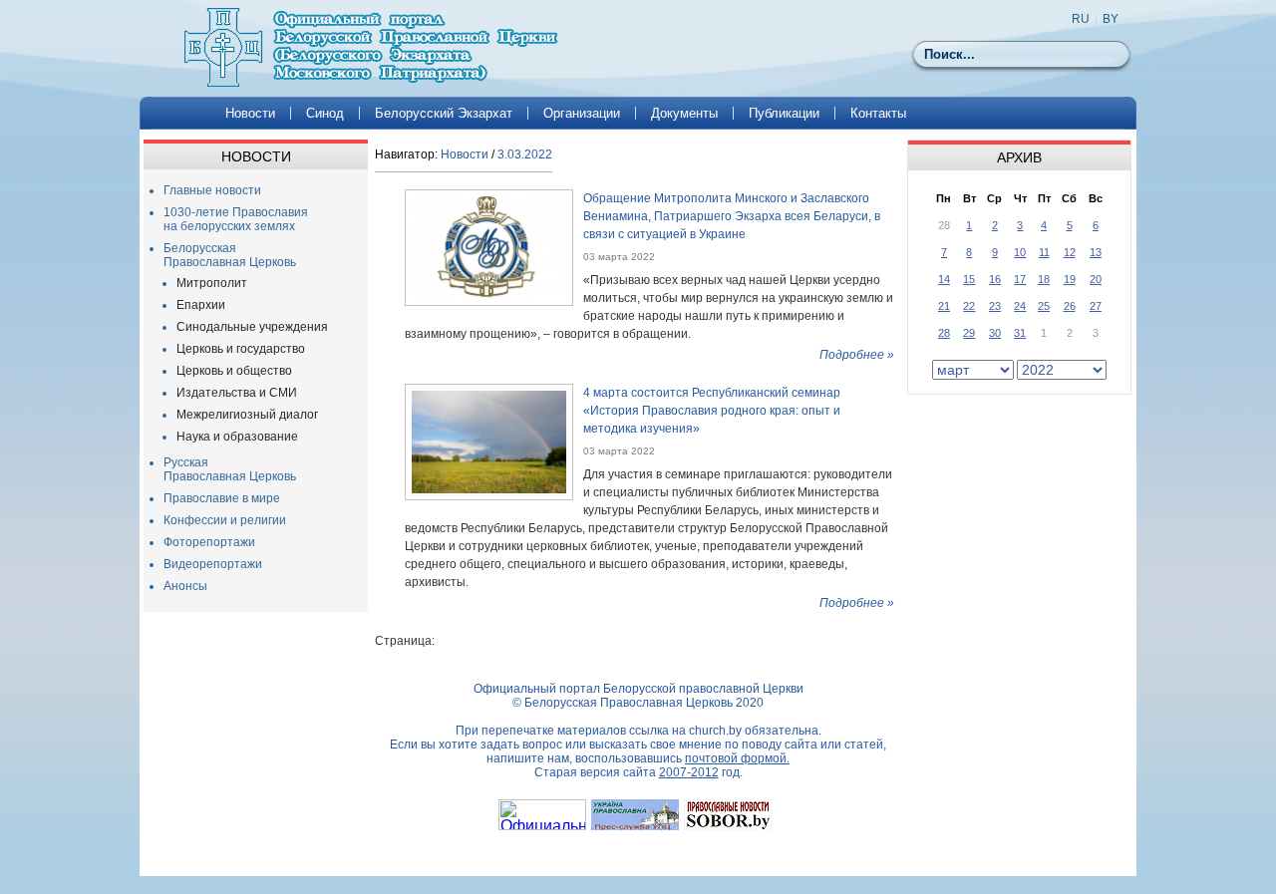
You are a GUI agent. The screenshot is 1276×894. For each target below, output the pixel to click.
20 (1096, 279)
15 (969, 279)
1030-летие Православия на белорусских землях (235, 219)
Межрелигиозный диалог (247, 415)
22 (969, 306)
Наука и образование (237, 437)
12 (1070, 252)
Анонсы (185, 586)
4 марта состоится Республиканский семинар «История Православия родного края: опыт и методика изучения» (711, 411)
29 (969, 333)
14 (944, 279)
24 (1020, 306)
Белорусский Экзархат (443, 113)
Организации (581, 113)
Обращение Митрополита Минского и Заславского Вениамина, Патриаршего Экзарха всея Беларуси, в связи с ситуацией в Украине (731, 216)
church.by (715, 731)
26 (1070, 306)
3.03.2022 (524, 154)
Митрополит (211, 283)
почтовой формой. (737, 758)
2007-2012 (689, 772)
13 (1096, 252)
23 (995, 306)
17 (1020, 279)
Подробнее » (856, 355)
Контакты (878, 113)
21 (944, 306)
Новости (250, 113)
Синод (325, 113)
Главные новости (212, 190)
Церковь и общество (234, 371)
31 (1020, 333)
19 (1070, 279)
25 (1044, 306)
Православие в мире (221, 498)
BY (1110, 19)
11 (1044, 252)
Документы (684, 113)
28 (944, 333)
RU (1081, 19)
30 (995, 333)
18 (1044, 279)
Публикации (784, 113)
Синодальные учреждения (252, 327)
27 (1096, 306)
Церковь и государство (240, 349)
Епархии (200, 305)
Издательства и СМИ (236, 393)
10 (1020, 252)
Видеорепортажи (212, 564)
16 (995, 279)
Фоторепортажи (209, 542)
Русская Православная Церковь (229, 469)
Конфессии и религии (224, 520)
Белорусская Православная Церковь (229, 255)
